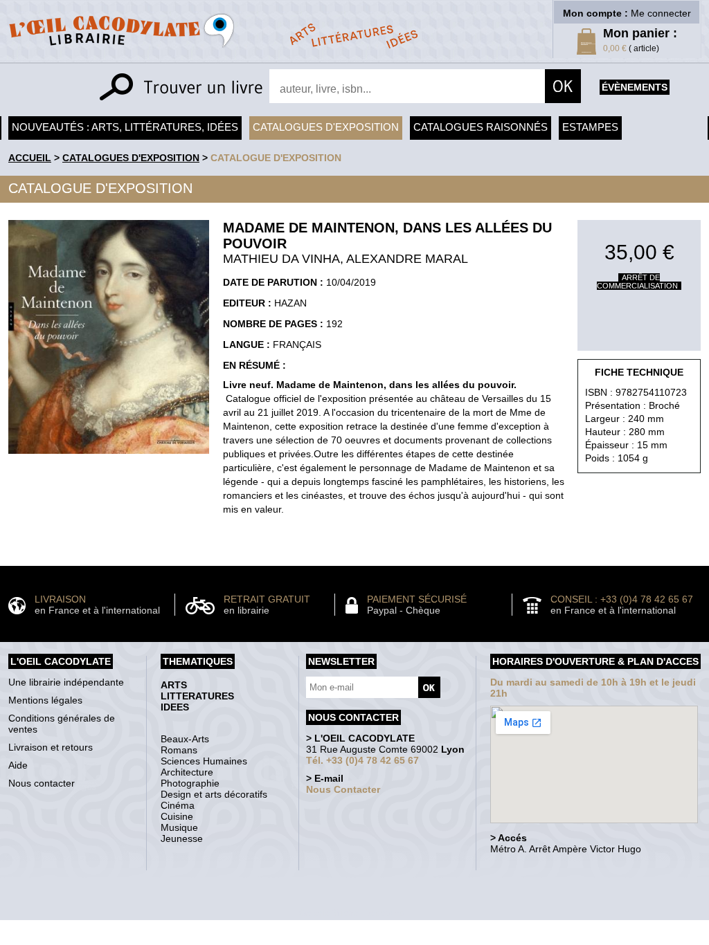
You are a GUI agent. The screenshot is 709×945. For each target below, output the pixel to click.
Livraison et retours (50, 747)
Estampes (590, 127)
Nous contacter (41, 783)
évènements (634, 87)
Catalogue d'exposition (275, 157)
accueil (29, 157)
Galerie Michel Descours (351, 913)
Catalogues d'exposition (326, 127)
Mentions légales (45, 700)
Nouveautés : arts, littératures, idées (125, 127)
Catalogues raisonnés (480, 127)
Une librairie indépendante (66, 682)
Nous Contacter (343, 789)
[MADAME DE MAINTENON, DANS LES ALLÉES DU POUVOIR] (108, 457)
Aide (18, 765)
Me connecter (661, 13)
